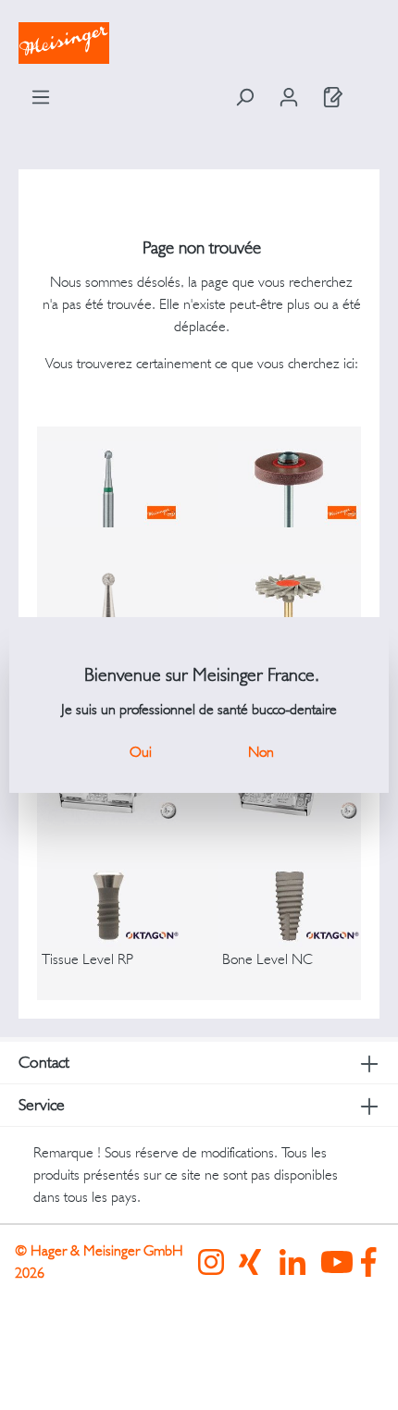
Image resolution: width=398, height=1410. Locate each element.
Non (261, 752)
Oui (141, 752)
